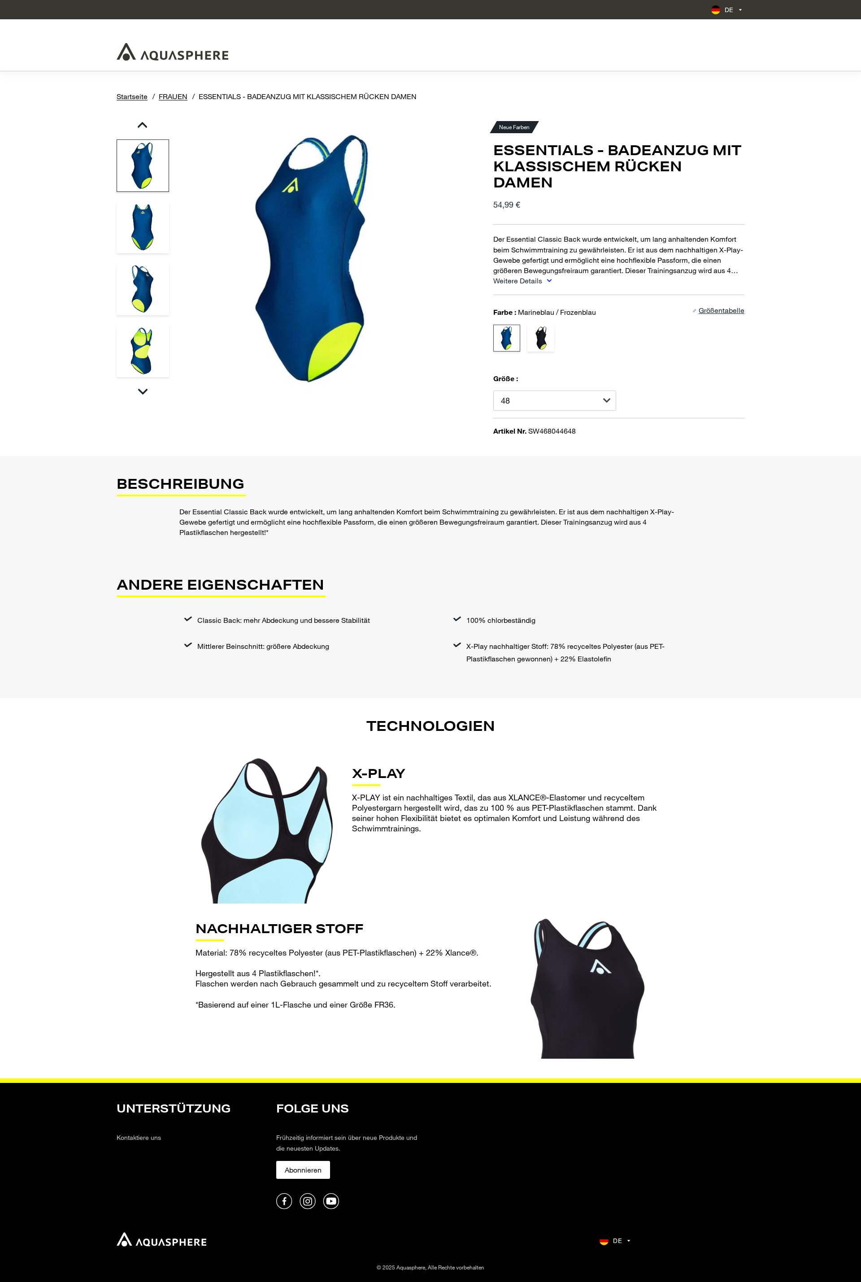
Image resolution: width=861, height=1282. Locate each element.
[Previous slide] (142, 124)
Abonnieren (303, 1169)
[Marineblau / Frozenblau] (506, 338)
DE (729, 9)
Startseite (132, 96)
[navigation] (191, 1156)
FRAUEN (173, 96)
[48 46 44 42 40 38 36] (554, 401)
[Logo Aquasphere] (172, 51)
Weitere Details (518, 280)
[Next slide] (142, 391)
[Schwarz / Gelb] (540, 338)
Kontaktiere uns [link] (139, 1137)
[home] (161, 1241)
